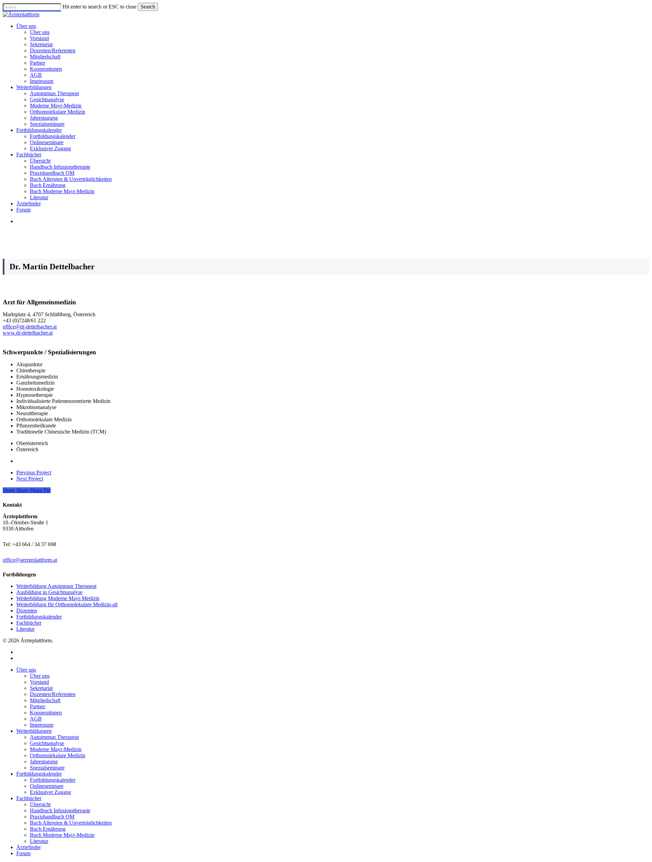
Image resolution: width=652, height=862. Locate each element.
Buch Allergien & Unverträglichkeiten (71, 823)
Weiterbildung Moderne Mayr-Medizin (57, 598)
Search (148, 7)
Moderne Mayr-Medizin (56, 749)
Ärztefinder (28, 847)
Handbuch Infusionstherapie (60, 810)
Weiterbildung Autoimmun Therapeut (56, 586)
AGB (36, 719)
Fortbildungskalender (39, 617)
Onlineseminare (47, 786)
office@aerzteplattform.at (30, 560)
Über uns (26, 670)
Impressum (41, 725)
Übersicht (40, 804)
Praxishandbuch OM (52, 816)
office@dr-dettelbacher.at (30, 326)
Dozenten (26, 610)
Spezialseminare (47, 768)
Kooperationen (46, 712)
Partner (37, 706)
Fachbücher (28, 623)
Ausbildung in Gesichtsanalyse (49, 592)
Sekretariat (41, 688)
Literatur (25, 629)
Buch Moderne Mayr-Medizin (62, 835)
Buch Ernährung (48, 829)
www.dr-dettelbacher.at (28, 333)
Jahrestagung (44, 761)
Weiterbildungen (34, 731)
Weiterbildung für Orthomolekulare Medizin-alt (66, 604)
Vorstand (39, 682)
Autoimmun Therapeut (54, 737)
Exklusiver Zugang (50, 792)
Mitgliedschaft (45, 700)
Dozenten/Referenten (52, 694)
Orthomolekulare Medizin (57, 755)
